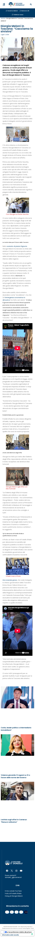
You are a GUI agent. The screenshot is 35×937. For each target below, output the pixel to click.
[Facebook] (7, 871)
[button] (30, 4)
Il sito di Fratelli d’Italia (13, 893)
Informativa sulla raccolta (10, 935)
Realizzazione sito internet (9, 928)
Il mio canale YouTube (13, 891)
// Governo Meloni (12, 11)
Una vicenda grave (10, 580)
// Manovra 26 (24, 11)
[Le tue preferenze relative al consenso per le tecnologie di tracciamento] (32, 934)
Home (3, 18)
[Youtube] (21, 871)
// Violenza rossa (17, 15)
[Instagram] (16, 871)
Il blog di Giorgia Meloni (14, 896)
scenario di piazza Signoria (17, 246)
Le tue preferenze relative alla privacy (19, 932)
